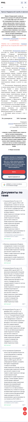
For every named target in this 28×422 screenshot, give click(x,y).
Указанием (24, 43)
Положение (22, 68)
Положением (21, 57)
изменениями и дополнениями (10, 38)
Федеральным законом (19, 50)
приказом (10, 123)
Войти (14, 172)
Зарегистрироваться (14, 177)
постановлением (14, 61)
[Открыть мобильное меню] (25, 2)
